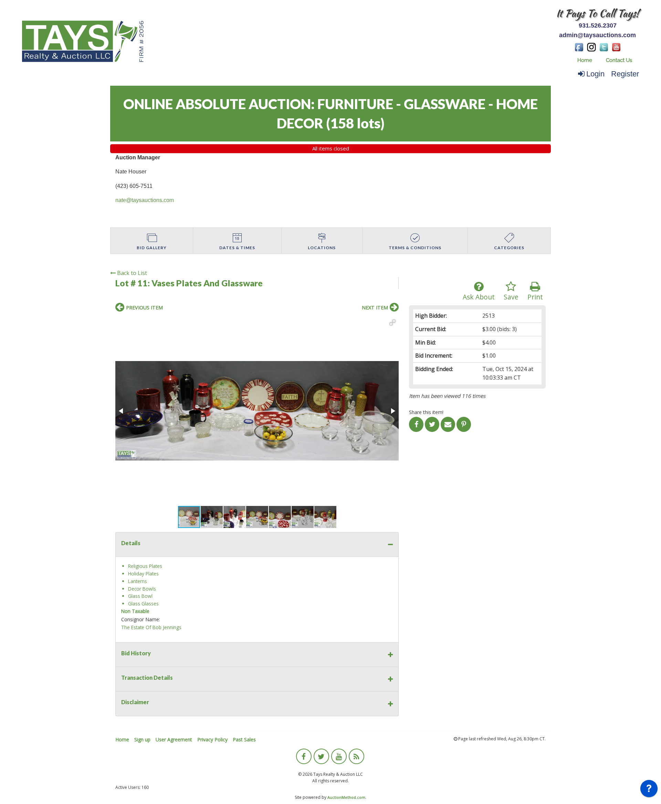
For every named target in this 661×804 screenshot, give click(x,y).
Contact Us (619, 60)
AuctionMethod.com (346, 797)
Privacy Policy (212, 739)
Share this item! (426, 412)
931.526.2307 (598, 25)
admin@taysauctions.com (597, 35)
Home (584, 60)
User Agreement (174, 739)
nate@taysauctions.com (144, 200)
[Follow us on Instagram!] (591, 46)
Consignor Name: (140, 619)
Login (595, 74)
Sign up (142, 739)
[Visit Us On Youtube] (616, 46)
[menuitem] (584, 60)
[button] (392, 322)
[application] (649, 790)
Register (625, 74)
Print (535, 297)
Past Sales (244, 739)
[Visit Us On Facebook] (579, 46)
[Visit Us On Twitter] (603, 46)
